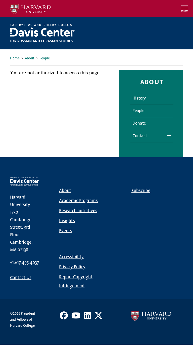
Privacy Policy (72, 267)
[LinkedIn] (87, 317)
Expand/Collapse (167, 135)
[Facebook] (64, 317)
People (44, 58)
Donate (139, 123)
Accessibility (71, 257)
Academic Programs (78, 200)
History (139, 98)
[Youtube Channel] (75, 317)
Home (15, 58)
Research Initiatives (78, 210)
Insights (67, 220)
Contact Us (20, 277)
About (29, 58)
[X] (98, 317)
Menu (184, 11)
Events (65, 230)
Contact (139, 136)
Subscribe (140, 190)
